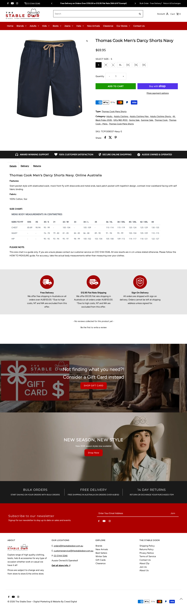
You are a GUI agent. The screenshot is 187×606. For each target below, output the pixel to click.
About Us (144, 570)
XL (120, 65)
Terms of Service (147, 556)
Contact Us (139, 26)
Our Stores (121, 26)
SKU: (98, 131)
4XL (144, 65)
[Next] (135, 3)
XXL (128, 65)
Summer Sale (147, 120)
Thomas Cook (161, 120)
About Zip (144, 563)
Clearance (108, 26)
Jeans (67, 26)
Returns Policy (146, 549)
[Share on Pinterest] (116, 138)
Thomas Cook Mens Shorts (114, 111)
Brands (20, 26)
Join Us (143, 567)
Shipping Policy (147, 545)
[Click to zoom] (87, 41)
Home (10, 26)
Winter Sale (101, 556)
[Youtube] (12, 3)
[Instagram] (16, 3)
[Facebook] (7, 3)
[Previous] (52, 3)
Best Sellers (101, 553)
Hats (78, 26)
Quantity (100, 76)
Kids (44, 26)
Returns (37, 166)
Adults (33, 26)
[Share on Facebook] (105, 138)
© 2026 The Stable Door (20, 601)
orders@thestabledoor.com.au (68, 545)
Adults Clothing (121, 116)
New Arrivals (93, 26)
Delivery (25, 166)
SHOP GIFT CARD (93, 385)
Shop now (93, 452)
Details (13, 166)
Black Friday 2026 (104, 120)
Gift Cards (101, 560)
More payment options (158, 93)
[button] (93, 327)
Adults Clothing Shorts (161, 116)
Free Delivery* (156, 3)
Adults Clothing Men (139, 116)
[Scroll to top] (181, 599)
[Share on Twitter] (110, 138)
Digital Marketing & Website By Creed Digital (55, 601)
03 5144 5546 (60, 555)
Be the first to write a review (93, 327)
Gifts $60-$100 (120, 120)
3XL (136, 65)
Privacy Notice (146, 553)
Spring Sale (134, 120)
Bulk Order (144, 3)
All (174, 116)
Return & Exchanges (172, 3)
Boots (55, 26)
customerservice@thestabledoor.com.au (73, 550)
